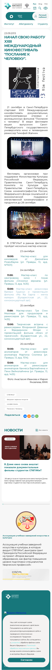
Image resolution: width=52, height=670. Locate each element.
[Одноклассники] (29, 416)
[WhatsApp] (36, 416)
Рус (34, 4)
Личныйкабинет (43, 16)
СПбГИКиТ (10, 395)
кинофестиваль (12, 404)
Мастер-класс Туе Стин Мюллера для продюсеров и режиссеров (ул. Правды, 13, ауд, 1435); (26, 315)
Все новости (43, 430)
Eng (40, 4)
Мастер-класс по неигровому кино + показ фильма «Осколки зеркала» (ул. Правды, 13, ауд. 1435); (26, 279)
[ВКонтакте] (25, 416)
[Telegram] (33, 416)
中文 (46, 4)
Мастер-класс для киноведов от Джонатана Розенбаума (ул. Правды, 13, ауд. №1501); (26, 260)
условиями (15, 643)
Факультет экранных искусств (17, 399)
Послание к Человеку (14, 409)
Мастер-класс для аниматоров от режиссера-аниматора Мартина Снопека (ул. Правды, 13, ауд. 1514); (26, 353)
